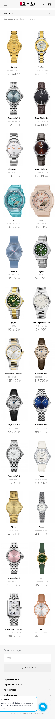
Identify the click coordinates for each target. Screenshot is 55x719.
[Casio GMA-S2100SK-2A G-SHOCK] (14, 200)
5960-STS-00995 (14, 479)
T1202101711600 (41, 479)
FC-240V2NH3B (13, 377)
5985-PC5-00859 (41, 377)
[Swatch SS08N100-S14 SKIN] (14, 251)
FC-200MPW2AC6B (14, 633)
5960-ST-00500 (14, 121)
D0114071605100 (41, 121)
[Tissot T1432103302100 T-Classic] (14, 507)
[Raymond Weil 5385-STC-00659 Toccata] (14, 405)
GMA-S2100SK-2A (13, 224)
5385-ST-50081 (41, 428)
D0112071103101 (13, 173)
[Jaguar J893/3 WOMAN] (14, 303)
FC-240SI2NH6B (41, 326)
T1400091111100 (41, 530)
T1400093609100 (41, 582)
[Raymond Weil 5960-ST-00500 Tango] (14, 98)
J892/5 (41, 275)
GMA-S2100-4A (41, 224)
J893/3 (13, 326)
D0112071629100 (41, 173)
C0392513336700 (13, 70)
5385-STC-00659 (14, 428)
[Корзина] (49, 4)
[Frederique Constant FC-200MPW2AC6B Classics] (14, 609)
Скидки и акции (13, 650)
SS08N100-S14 (13, 275)
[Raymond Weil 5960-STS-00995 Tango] (14, 456)
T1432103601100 (41, 633)
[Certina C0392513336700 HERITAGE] (14, 47)
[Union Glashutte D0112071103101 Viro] (14, 149)
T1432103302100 (13, 530)
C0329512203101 (41, 70)
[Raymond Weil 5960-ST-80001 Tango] (14, 558)
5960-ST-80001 (14, 582)
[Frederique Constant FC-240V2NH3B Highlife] (14, 354)
